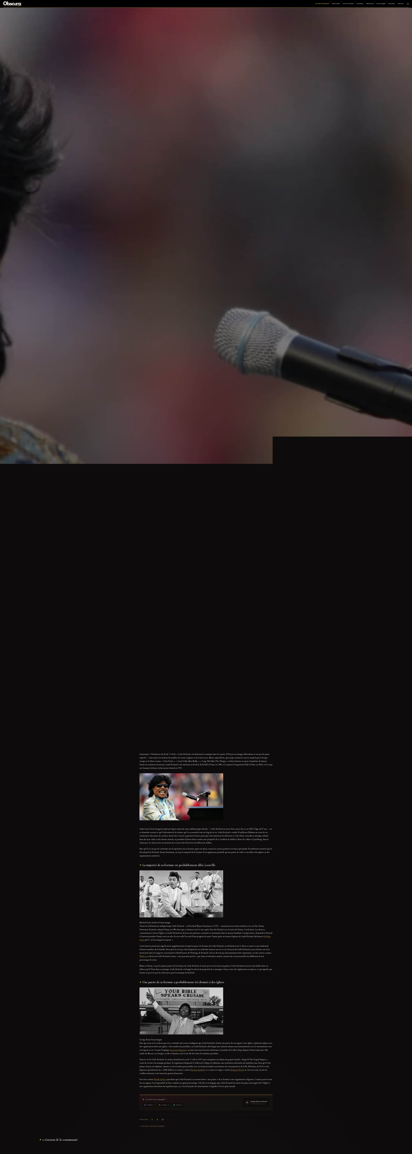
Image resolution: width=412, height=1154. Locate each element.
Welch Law (144, 956)
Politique (381, 4)
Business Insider (197, 1070)
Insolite (370, 4)
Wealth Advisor (160, 1079)
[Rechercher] (408, 4)
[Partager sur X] (157, 1119)
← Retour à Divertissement (151, 1126)
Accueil (143, 692)
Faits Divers (348, 4)
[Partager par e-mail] (163, 1119)
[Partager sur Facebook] (152, 1119)
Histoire (336, 4)
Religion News (237, 1070)
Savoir (401, 4)
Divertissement (322, 4)
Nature (391, 4)
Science (360, 4)
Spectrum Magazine (178, 1050)
